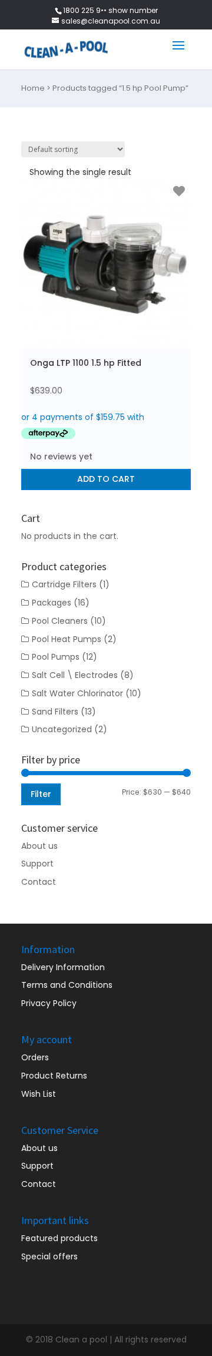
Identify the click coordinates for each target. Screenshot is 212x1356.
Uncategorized (62, 729)
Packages (51, 602)
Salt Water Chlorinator (77, 693)
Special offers (49, 1256)
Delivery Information (63, 967)
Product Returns (54, 1076)
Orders (35, 1057)
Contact (38, 882)
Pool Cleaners (60, 621)
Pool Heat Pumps (66, 639)
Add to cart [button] (106, 479)
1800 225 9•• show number (110, 10)
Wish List (38, 1094)
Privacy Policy (49, 1003)
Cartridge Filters (64, 584)
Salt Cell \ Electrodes (75, 675)
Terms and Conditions (66, 985)
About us (39, 846)
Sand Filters (55, 711)
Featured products (59, 1238)
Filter (41, 794)
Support (37, 863)
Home (33, 88)
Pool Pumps (56, 657)
